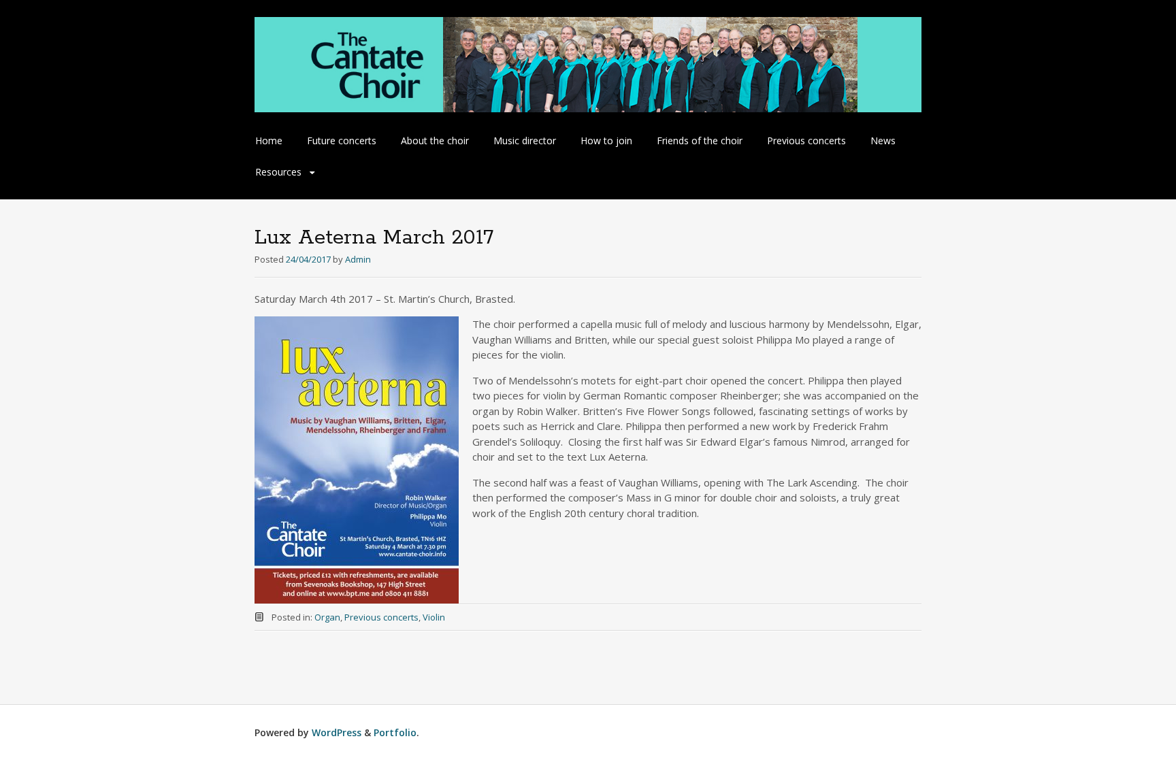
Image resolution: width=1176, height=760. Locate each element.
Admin (358, 259)
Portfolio (395, 732)
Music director (524, 140)
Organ (327, 617)
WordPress (336, 732)
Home (268, 140)
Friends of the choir (699, 140)
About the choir (435, 140)
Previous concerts (806, 140)
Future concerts (341, 140)
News (883, 140)
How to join (606, 140)
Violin (434, 617)
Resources (278, 171)
